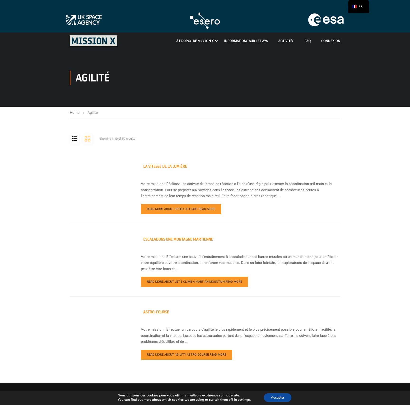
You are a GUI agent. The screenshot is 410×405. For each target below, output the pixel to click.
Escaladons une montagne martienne (178, 239)
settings (244, 400)
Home (74, 112)
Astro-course (156, 312)
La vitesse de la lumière (165, 166)
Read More (181, 209)
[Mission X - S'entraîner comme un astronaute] (93, 40)
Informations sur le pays (246, 41)
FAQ (308, 41)
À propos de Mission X (195, 41)
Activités (286, 41)
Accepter (277, 397)
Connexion (330, 41)
